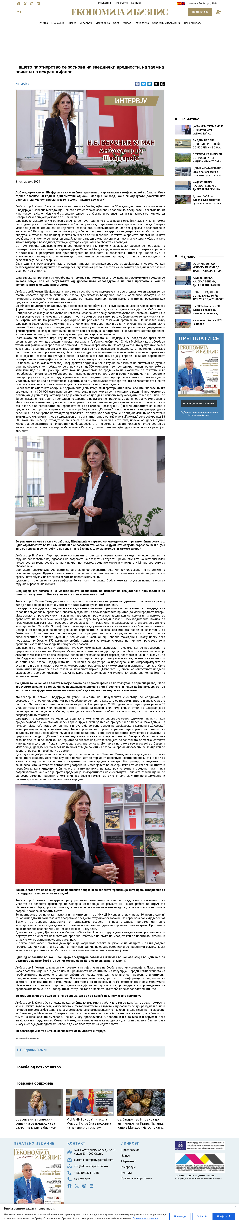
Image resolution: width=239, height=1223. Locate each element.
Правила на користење (136, 1178)
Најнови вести (192, 23)
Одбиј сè (201, 1216)
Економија (57, 23)
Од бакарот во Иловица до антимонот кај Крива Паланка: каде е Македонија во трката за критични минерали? (140, 1125)
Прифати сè (223, 1216)
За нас (125, 1155)
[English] (183, 4)
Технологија (141, 23)
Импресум (121, 2)
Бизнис (71, 23)
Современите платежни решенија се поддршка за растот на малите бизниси (35, 1123)
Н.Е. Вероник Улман (32, 1050)
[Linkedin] (38, 3)
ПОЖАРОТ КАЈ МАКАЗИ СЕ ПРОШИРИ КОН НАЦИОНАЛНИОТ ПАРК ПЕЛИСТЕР (207, 158)
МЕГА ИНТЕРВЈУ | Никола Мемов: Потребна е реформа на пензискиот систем (88, 1123)
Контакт (136, 2)
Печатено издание (34, 1143)
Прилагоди (180, 1216)
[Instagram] (31, 3)
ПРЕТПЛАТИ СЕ (199, 338)
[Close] (236, 1206)
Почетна (43, 23)
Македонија (102, 23)
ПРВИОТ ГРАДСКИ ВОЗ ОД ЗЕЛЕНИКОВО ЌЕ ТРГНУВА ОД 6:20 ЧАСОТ (208, 296)
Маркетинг (104, 2)
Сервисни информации (166, 23)
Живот (127, 23)
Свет (116, 23)
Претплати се (130, 1150)
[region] (119, 1213)
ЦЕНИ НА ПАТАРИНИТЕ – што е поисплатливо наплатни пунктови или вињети (208, 172)
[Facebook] (18, 3)
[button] (218, 12)
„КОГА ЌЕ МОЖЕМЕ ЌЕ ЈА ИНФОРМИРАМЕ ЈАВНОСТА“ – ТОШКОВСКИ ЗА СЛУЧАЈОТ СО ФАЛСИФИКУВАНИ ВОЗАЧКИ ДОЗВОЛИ (208, 130)
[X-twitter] (25, 3)
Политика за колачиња (145, 1218)
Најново (188, 256)
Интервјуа (86, 23)
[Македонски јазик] (179, 4)
